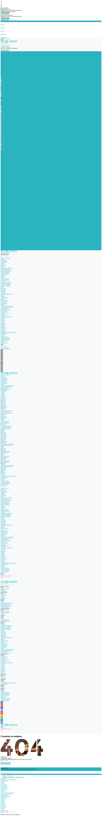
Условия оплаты (5, 157)
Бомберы (3, 199)
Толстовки (3, 197)
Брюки (2, 206)
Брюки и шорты (4, 219)
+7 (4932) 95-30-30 (5, 698)
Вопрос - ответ (4, 161)
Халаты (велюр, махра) (6, 90)
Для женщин (4, 168)
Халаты (2, 173)
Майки (2, 194)
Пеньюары (3, 233)
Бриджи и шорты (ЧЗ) (6, 217)
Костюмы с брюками (6, 104)
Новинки (3, 166)
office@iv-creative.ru (5, 38)
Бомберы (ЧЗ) (4, 208)
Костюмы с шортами (6, 105)
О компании (3, 778)
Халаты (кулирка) (5, 180)
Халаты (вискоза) (5, 179)
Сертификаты (4, 154)
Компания (3, 239)
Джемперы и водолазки (7, 202)
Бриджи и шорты (5, 205)
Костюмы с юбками (5, 193)
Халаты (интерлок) (5, 178)
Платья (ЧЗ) (3, 210)
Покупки (3, 156)
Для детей (3, 236)
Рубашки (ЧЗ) (4, 211)
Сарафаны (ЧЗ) (4, 216)
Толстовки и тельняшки (6, 224)
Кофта (2, 203)
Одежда (3, 237)
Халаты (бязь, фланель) (6, 87)
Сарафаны (3, 184)
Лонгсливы (3, 200)
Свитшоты (3, 198)
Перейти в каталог (5, 12)
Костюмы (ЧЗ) (4, 209)
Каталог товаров (5, 165)
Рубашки (3, 204)
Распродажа (4, 167)
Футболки (3, 196)
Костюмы (3, 188)
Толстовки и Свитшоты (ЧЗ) (7, 213)
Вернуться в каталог (6, 764)
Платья (2, 185)
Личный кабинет (5, 700)
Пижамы (3, 169)
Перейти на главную (6, 763)
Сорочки (3, 171)
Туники (2, 183)
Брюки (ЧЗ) (3, 235)
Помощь (3, 242)
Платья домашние (5, 99)
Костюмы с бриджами (6, 103)
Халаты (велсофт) (5, 88)
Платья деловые (5, 98)
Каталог (3, 782)
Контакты (3, 249)
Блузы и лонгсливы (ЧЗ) (6, 215)
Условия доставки (5, 159)
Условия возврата (5, 160)
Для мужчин (4, 218)
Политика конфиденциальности (8, 153)
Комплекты (3, 172)
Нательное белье (5, 222)
